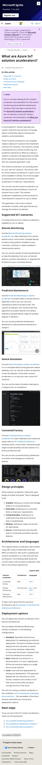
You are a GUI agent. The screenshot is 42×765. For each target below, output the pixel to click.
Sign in (37, 23)
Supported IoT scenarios (12, 76)
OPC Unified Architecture (24, 441)
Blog (30, 753)
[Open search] (32, 23)
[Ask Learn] (35, 50)
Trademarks (6, 762)
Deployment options (10, 84)
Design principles (9, 79)
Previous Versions (14, 50)
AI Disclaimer (6, 753)
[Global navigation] (2, 23)
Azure (25, 50)
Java (30, 588)
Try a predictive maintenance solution (21, 724)
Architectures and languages (13, 82)
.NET (30, 582)
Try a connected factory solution (19, 727)
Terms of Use (28, 759)
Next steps (7, 87)
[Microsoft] (21, 23)
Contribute (5, 756)
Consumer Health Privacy (11, 759)
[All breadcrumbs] (3, 50)
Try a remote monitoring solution (19, 721)
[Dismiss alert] (38, 3)
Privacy (14, 756)
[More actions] (38, 50)
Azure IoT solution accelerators (20, 111)
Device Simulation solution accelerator (24, 364)
